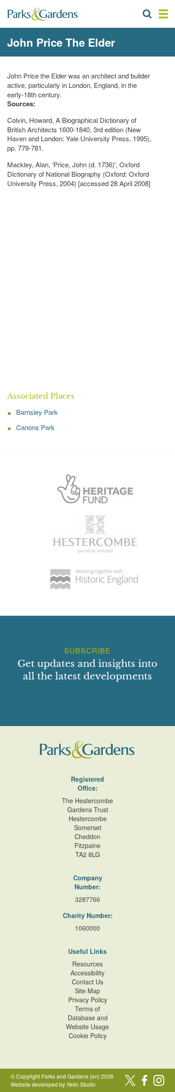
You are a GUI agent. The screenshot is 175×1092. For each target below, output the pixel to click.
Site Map (87, 990)
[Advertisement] (87, 290)
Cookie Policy (88, 1035)
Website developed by (53, 1084)
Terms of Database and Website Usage (87, 1017)
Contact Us (87, 981)
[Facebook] (144, 1080)
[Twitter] (130, 1080)
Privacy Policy (87, 999)
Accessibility (87, 972)
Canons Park (35, 427)
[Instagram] (158, 1080)
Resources (87, 963)
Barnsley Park (37, 412)
